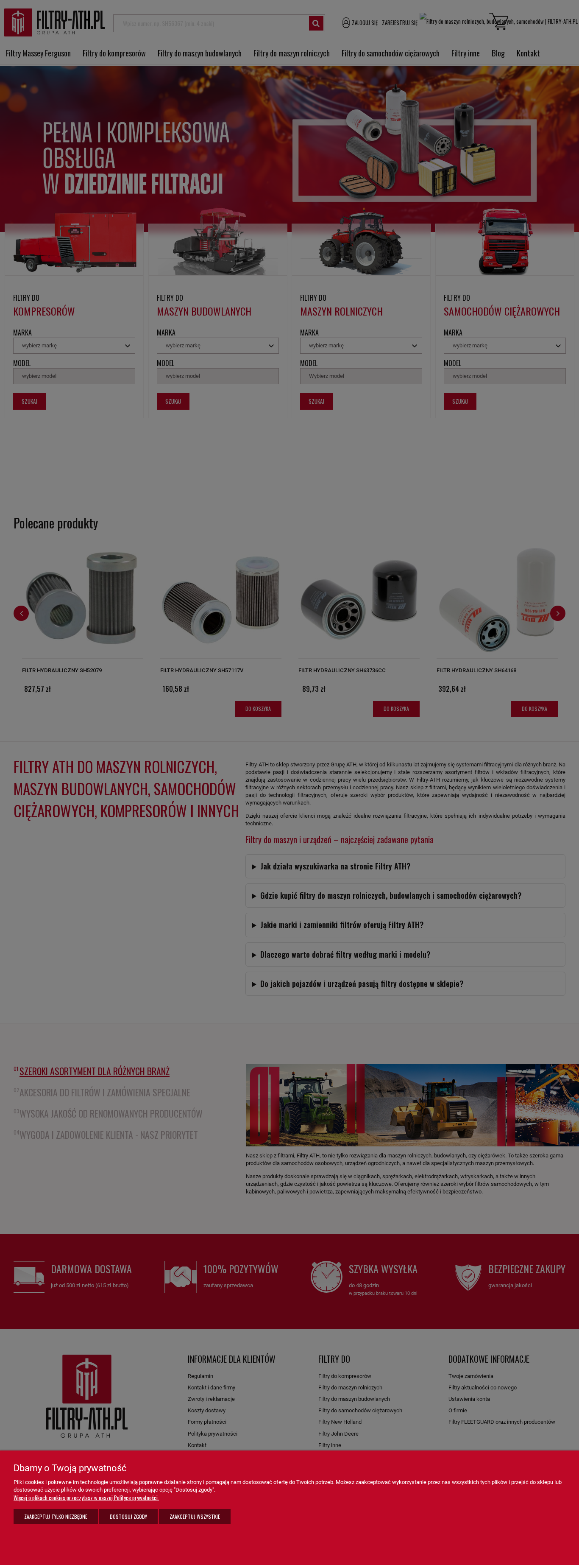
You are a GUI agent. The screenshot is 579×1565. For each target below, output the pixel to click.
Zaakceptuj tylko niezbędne (55, 1516)
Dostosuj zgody (128, 1516)
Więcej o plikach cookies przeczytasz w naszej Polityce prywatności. (86, 1497)
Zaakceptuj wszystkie (195, 1516)
